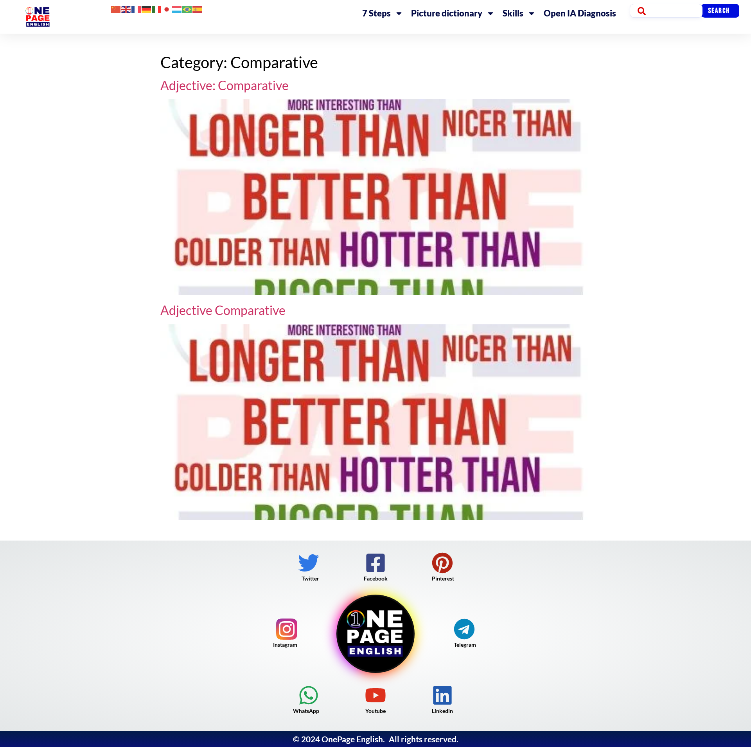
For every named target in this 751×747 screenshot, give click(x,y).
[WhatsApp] (308, 695)
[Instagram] (286, 629)
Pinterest (443, 578)
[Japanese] (167, 8)
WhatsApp (306, 710)
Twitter (310, 578)
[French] (136, 8)
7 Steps (376, 13)
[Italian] (157, 8)
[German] (147, 8)
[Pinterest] (442, 562)
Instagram (285, 644)
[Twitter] (308, 562)
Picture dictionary (446, 13)
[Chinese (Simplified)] (116, 8)
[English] (126, 8)
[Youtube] (375, 695)
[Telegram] (464, 629)
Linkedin (442, 710)
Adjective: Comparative (224, 85)
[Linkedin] (442, 695)
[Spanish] (197, 8)
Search (719, 11)
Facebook (376, 578)
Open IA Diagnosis (580, 13)
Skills (513, 13)
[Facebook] (375, 562)
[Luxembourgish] (177, 8)
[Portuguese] (187, 8)
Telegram (465, 644)
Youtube (375, 710)
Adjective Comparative (223, 310)
